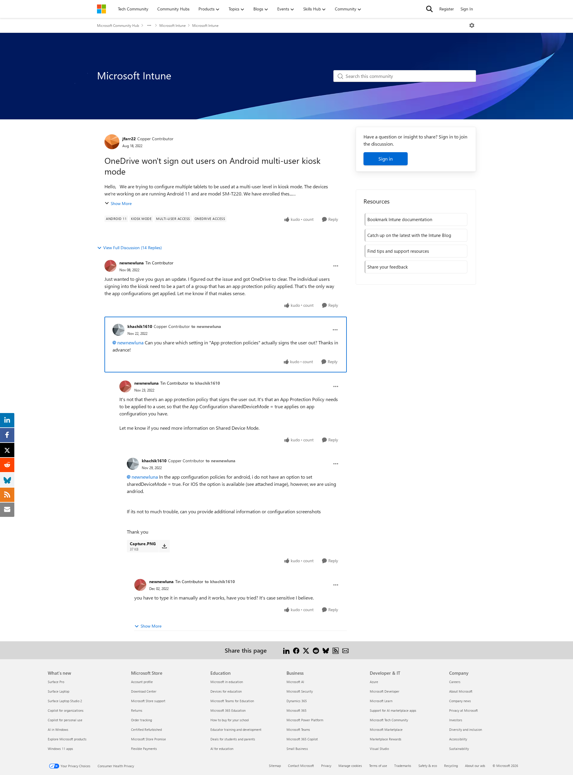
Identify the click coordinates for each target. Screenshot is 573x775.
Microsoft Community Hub (118, 25)
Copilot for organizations (66, 710)
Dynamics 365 (296, 701)
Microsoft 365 (296, 710)
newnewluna (131, 263)
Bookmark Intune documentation (399, 219)
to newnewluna (206, 326)
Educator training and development (235, 729)
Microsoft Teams (298, 729)
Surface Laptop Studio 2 (65, 701)
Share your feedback (387, 267)
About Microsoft (460, 691)
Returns (136, 710)
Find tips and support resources (398, 251)
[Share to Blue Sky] (326, 650)
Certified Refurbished (146, 729)
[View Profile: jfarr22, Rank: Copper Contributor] (111, 141)
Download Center (143, 691)
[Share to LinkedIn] (286, 650)
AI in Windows (58, 729)
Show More (121, 203)
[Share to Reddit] (316, 650)
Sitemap (275, 765)
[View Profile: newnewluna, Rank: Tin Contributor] (110, 266)
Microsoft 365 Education (228, 710)
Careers (454, 682)
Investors (455, 720)
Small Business (297, 748)
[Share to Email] (345, 650)
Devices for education (226, 691)
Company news (460, 701)
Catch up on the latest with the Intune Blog (409, 235)
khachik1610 (139, 326)
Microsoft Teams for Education (232, 701)
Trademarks (402, 765)
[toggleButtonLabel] (472, 25)
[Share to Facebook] (296, 650)
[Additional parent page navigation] (149, 25)
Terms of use (378, 765)
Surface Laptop (58, 691)
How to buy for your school (229, 720)
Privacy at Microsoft (463, 710)
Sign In (466, 9)
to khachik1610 (205, 383)
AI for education (221, 748)
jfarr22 (129, 138)
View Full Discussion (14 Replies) (132, 247)
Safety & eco (427, 765)
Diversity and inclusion (465, 729)
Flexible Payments (144, 748)
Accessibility (458, 739)
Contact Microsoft (301, 765)
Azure (374, 682)
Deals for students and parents (232, 739)
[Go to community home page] (101, 8)
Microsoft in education (226, 682)
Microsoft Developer (384, 691)
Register (446, 9)
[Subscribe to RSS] (335, 650)
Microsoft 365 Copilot (302, 739)
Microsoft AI (295, 682)
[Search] (429, 9)
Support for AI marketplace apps (393, 710)
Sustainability (459, 748)
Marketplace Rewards (385, 739)
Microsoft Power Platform (304, 720)
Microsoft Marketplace (386, 729)
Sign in (385, 158)
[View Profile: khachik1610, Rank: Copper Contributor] (118, 330)
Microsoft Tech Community (389, 720)
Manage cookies (350, 765)
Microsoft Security (299, 691)
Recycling (451, 765)
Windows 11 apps (60, 748)
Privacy (326, 765)
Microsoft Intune (172, 25)
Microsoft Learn (381, 701)
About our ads (475, 765)
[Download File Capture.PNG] (164, 546)
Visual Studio (379, 748)
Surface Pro (56, 682)
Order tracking (141, 720)
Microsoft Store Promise (148, 739)
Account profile (142, 682)
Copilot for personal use (65, 720)
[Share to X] (306, 650)
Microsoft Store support (148, 701)
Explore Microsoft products (67, 739)
